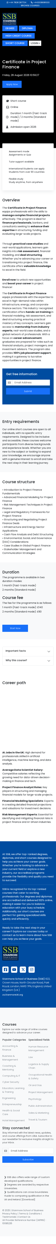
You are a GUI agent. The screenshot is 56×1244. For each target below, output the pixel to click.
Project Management (40, 1092)
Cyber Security (10, 1082)
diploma (27, 28)
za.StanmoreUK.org (12, 994)
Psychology (34, 1099)
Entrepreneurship (12, 1104)
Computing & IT (11, 1075)
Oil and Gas (35, 1085)
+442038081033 (41, 2)
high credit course (18, 36)
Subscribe (28, 1159)
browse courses (30, 5)
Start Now (15, 628)
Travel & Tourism (37, 1119)
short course (15, 43)
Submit (28, 391)
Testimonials (9, 1216)
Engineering (9, 1098)
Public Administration (40, 1105)
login (34, 43)
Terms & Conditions (29, 1213)
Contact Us (24, 1216)
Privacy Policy (9, 1213)
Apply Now (12, 84)
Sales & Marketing (38, 1112)
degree (9, 28)
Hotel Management (13, 1120)
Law (30, 1057)
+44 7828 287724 (17, 2)
